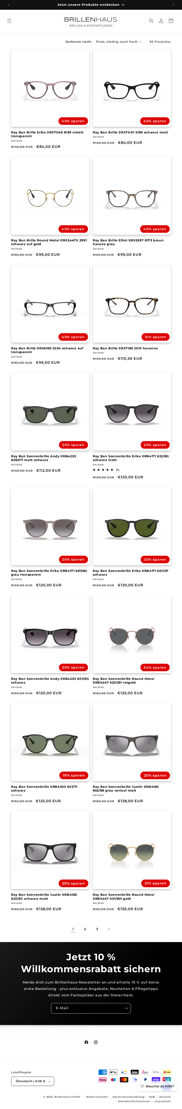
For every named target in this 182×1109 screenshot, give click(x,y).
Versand (165, 1096)
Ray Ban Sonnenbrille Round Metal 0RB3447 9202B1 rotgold (123, 681)
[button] (9, 21)
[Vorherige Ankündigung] (9, 5)
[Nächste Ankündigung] (173, 5)
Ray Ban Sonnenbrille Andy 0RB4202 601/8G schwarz (50, 681)
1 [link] (73, 929)
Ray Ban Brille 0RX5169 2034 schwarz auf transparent (47, 350)
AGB (152, 1096)
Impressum (163, 1101)
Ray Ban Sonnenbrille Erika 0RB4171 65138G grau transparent (49, 573)
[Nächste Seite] (109, 929)
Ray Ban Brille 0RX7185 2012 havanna (125, 348)
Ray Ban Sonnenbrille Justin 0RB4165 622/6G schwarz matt (44, 896)
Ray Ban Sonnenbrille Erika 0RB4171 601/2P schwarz (130, 573)
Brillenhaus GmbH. (67, 1096)
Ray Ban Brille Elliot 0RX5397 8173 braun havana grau (128, 242)
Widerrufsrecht (97, 1096)
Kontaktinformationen (134, 1101)
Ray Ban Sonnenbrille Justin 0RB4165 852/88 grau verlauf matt (126, 788)
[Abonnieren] (126, 1008)
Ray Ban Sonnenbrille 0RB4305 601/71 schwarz (44, 788)
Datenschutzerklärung (129, 1096)
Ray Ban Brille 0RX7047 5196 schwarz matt (130, 132)
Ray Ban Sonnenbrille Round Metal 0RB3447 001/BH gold (123, 896)
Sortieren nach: (78, 42)
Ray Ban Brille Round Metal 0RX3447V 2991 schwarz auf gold (49, 242)
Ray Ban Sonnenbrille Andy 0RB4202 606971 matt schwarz (43, 458)
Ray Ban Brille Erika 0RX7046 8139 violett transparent (47, 134)
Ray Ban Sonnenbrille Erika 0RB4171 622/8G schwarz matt (131, 458)
